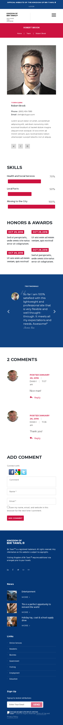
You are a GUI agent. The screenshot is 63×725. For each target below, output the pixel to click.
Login (31, 6)
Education (13, 679)
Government (14, 661)
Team (29, 33)
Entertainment (28, 592)
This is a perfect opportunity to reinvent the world (36, 606)
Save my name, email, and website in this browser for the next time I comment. (27, 509)
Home (19, 33)
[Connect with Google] (18, 471)
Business (12, 655)
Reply (37, 398)
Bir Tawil (10, 714)
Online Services (15, 643)
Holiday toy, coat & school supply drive (38, 619)
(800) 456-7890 (25, 111)
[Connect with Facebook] (12, 471)
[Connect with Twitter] (24, 471)
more (25, 597)
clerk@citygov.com (26, 114)
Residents (13, 649)
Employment (14, 673)
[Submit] (36, 704)
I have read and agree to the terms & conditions (23, 712)
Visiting (12, 667)
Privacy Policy (12, 717)
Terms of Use (41, 714)
